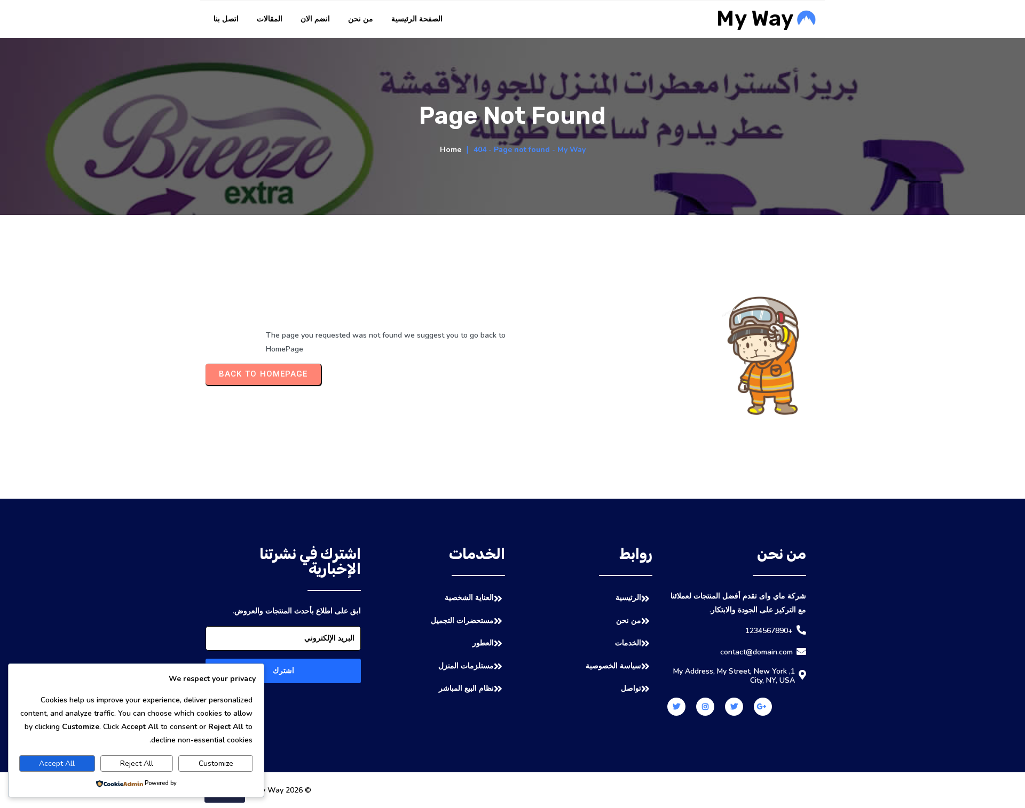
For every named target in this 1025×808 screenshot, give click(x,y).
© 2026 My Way (283, 790)
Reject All (136, 763)
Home (450, 150)
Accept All (57, 763)
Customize (216, 763)
